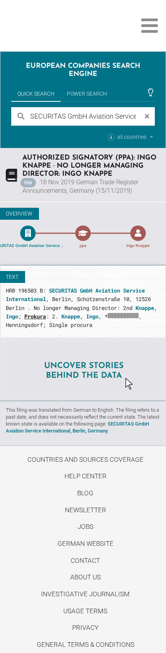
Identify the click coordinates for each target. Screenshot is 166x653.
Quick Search (35, 94)
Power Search (87, 94)
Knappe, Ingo (79, 316)
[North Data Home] (49, 25)
